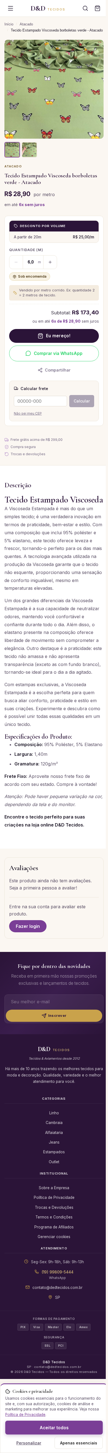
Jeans (54, 1142)
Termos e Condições (54, 1217)
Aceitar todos (54, 1427)
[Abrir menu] (10, 8)
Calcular (82, 401)
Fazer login (28, 926)
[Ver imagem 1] (12, 149)
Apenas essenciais (78, 1443)
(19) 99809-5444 (57, 1272)
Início (8, 24)
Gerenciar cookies (54, 1236)
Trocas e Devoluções (54, 1207)
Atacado (26, 24)
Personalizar (28, 1443)
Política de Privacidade (54, 1197)
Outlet (54, 1162)
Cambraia (54, 1122)
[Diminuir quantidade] (16, 262)
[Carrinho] (97, 8)
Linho (54, 1113)
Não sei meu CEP (28, 413)
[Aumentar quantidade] (50, 262)
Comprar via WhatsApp (58, 353)
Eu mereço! (58, 335)
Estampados (54, 1152)
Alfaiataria (54, 1132)
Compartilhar (58, 370)
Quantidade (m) (26, 250)
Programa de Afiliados (54, 1227)
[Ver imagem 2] (29, 149)
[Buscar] (85, 8)
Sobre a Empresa (54, 1188)
